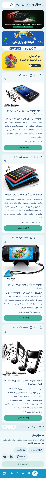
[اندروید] (11, 473)
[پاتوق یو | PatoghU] (38, 5)
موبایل (36, 75)
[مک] (23, 473)
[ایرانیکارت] (23, 40)
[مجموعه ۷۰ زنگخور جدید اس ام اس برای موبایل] (23, 263)
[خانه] (35, 473)
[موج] (23, 19)
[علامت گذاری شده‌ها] (4, 473)
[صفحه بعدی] (4, 427)
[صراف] (23, 60)
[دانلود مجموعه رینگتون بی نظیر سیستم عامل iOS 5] (23, 94)
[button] (9, 427)
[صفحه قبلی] (13, 427)
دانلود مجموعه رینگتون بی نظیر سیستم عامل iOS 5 (24, 112)
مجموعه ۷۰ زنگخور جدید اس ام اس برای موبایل (25, 286)
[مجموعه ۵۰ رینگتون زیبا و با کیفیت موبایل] (23, 177)
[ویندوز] (28, 473)
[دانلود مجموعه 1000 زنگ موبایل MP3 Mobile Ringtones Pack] (23, 356)
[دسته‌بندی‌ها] (28, 5)
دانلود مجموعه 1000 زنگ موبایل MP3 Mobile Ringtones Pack (23, 382)
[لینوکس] (17, 473)
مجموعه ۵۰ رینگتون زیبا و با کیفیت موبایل (23, 194)
